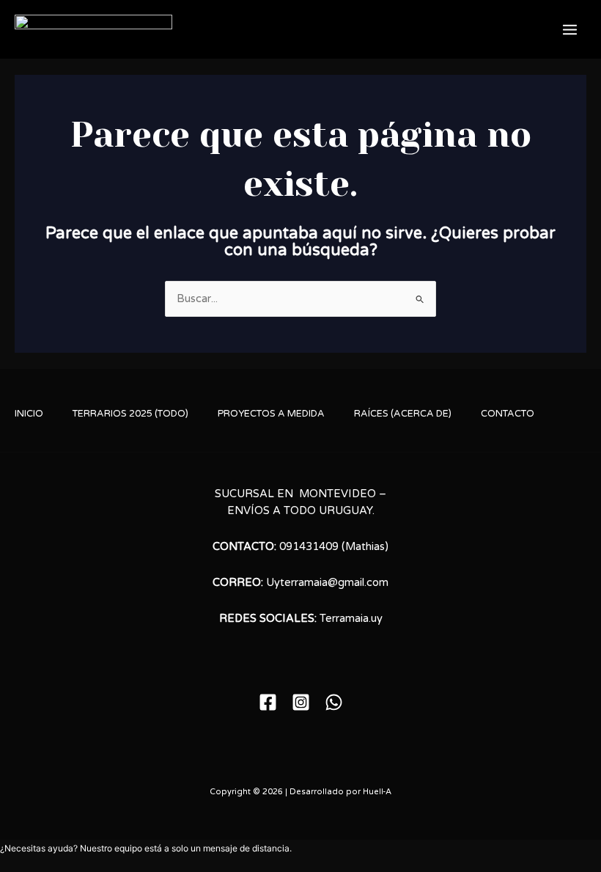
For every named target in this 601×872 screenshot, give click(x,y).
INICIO (29, 413)
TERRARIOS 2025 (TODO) (130, 413)
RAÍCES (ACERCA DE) (402, 413)
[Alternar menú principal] (569, 29)
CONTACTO (507, 413)
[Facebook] (268, 702)
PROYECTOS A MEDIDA (271, 413)
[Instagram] (301, 702)
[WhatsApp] (334, 702)
